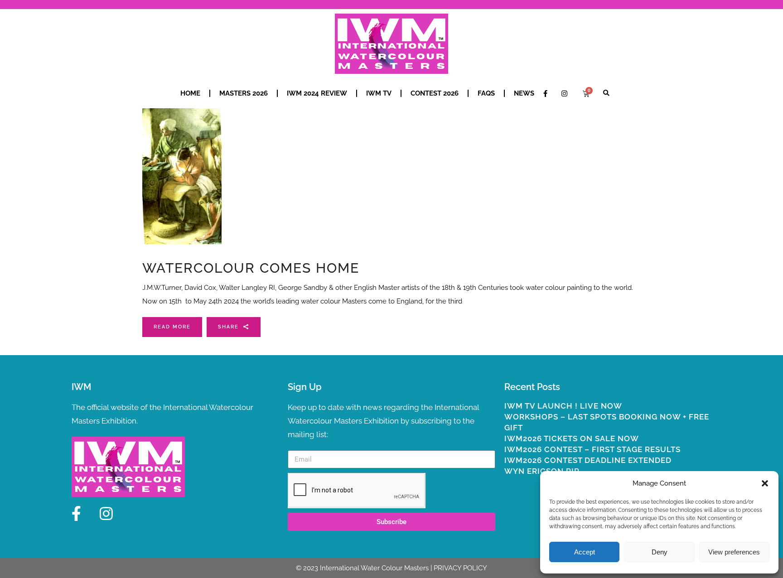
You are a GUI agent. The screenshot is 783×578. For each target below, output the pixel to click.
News (524, 93)
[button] (764, 483)
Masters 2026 (243, 93)
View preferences (734, 552)
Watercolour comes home (250, 268)
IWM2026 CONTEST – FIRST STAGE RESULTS (592, 449)
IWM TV (379, 93)
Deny (659, 552)
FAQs (486, 93)
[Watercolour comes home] (182, 176)
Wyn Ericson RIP (542, 471)
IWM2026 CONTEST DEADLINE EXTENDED (588, 460)
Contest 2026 (435, 93)
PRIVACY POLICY (460, 568)
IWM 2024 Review (317, 93)
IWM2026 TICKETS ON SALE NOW (571, 438)
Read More (172, 327)
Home (190, 93)
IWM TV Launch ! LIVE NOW (563, 405)
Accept (584, 552)
